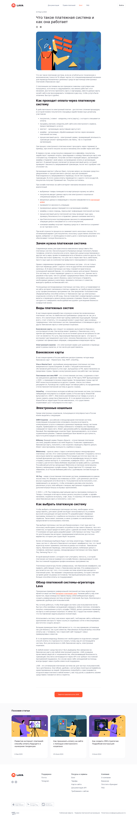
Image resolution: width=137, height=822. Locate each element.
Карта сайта (76, 784)
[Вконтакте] (16, 782)
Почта (44, 777)
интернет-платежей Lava (66, 593)
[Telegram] (12, 782)
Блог (81, 5)
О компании (106, 777)
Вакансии (105, 781)
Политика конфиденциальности (113, 813)
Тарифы (74, 781)
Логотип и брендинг (109, 784)
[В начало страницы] (104, 679)
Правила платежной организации (87, 813)
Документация (53, 5)
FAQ (87, 5)
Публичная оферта (66, 813)
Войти (121, 5)
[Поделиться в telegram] (37, 27)
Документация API (79, 788)
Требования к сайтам (80, 791)
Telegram (45, 781)
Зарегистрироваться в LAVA (68, 694)
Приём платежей (69, 5)
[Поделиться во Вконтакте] (41, 27)
